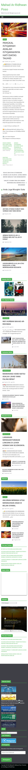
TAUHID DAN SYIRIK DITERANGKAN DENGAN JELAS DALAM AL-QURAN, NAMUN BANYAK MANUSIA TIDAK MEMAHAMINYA (15, 175)
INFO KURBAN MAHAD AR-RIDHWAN (13, 322)
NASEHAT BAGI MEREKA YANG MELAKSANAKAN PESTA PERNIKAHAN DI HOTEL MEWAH (18, 535)
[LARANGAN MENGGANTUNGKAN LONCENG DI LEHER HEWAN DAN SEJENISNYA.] (14, 425)
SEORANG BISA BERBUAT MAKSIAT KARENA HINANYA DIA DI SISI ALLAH (13, 396)
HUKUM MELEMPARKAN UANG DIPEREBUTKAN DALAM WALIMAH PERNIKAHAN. (18, 524)
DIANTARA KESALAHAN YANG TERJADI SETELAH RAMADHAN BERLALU (7, 160)
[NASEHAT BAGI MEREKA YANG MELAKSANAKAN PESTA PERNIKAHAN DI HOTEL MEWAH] (6, 536)
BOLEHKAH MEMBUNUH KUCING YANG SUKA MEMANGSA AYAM (13, 470)
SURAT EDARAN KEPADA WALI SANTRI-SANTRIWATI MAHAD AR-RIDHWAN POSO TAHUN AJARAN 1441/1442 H (19, 341)
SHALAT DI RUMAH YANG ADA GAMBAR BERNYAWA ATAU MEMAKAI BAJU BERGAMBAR (14, 183)
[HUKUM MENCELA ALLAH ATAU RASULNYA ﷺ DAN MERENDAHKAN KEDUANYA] (14, 248)
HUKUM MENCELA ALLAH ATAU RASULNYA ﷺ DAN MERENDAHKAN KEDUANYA (13, 265)
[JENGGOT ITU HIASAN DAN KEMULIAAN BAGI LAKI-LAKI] (6, 463)
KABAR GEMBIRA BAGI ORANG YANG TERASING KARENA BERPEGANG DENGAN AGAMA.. (7, 146)
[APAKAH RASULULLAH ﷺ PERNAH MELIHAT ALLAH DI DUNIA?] (14, 220)
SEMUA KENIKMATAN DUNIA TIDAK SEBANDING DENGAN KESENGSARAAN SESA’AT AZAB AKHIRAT (18, 406)
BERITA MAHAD (6, 318)
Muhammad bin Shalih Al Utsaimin (10, 703)
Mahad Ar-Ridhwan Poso (15, 765)
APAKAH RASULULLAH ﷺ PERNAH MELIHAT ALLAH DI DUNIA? (12, 237)
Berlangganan (6, 759)
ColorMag (5, 767)
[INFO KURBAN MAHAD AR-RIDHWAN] (14, 309)
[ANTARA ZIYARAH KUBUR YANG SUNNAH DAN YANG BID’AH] (14, 194)
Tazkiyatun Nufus (6, 370)
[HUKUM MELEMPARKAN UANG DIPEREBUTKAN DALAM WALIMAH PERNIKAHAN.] (6, 525)
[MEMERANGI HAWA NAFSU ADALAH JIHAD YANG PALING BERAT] (14, 361)
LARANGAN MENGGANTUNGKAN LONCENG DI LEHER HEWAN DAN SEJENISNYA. (14, 441)
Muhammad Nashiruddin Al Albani (10, 701)
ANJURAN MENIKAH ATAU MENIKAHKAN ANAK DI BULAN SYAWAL (14, 503)
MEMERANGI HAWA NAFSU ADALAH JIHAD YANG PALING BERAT (14, 376)
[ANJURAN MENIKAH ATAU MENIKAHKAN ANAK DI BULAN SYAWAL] (14, 488)
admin (13, 61)
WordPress (11, 767)
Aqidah (4, 39)
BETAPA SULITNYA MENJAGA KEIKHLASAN (11, 549)
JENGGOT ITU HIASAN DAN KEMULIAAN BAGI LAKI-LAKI (18, 462)
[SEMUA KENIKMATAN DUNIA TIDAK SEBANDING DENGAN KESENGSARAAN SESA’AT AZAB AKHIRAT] (6, 407)
